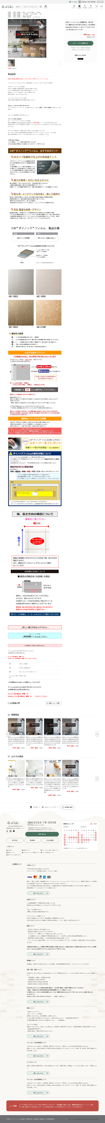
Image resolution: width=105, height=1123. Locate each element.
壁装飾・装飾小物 (27, 16)
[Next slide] (97, 734)
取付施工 (32, 840)
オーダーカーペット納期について (32, 852)
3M (40, 13)
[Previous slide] (7, 734)
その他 (38, 12)
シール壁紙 (25, 13)
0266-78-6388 (40, 825)
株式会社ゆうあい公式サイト (14, 828)
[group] (16, 733)
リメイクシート (36, 16)
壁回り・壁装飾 (16, 12)
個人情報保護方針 (50, 1119)
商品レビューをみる (80, 55)
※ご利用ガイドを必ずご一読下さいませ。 (35, 645)
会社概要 (36, 1119)
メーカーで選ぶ (30, 12)
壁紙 (24, 12)
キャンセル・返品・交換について (50, 850)
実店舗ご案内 (69, 807)
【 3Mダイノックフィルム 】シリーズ (20, 122)
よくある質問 (21, 1119)
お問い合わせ (42, 834)
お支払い (10, 850)
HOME (9, 12)
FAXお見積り (50, 840)
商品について (11, 852)
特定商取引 (42, 1119)
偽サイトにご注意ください (14, 854)
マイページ (14, 1119)
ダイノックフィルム (27, 15)
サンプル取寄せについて (48, 852)
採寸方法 (14, 840)
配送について (27, 850)
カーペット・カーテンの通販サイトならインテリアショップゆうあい (83, 1119)
